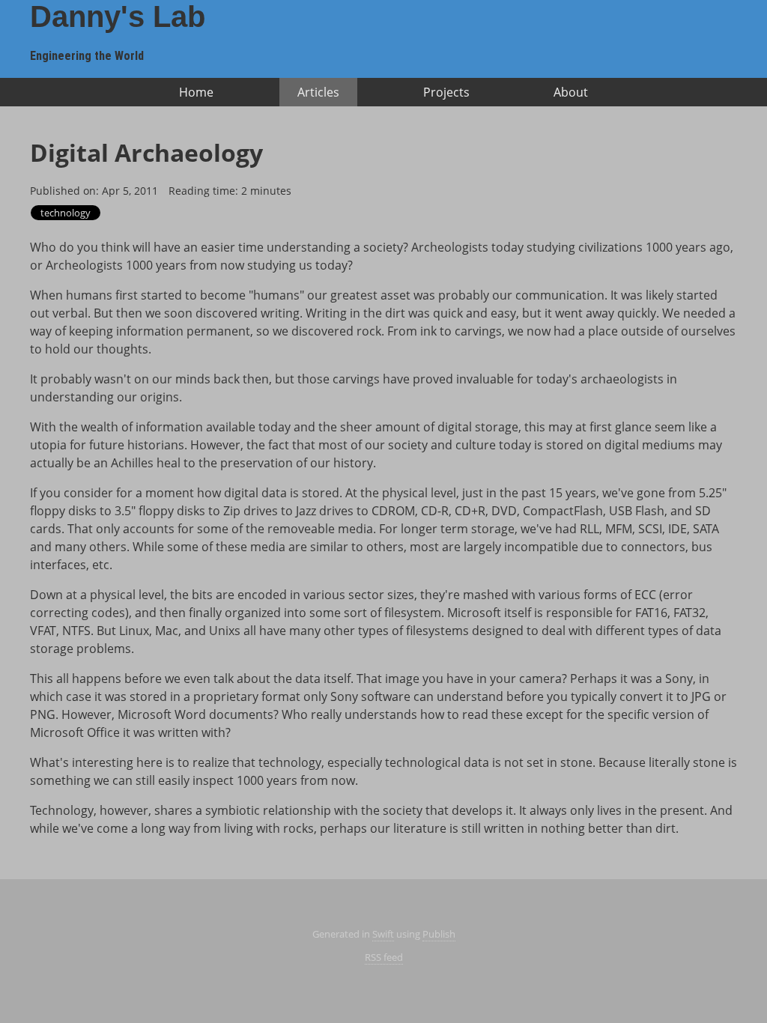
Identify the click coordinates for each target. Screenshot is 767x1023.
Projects (446, 92)
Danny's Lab (117, 16)
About (571, 92)
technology (65, 212)
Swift (383, 934)
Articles (318, 92)
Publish (438, 934)
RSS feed (384, 957)
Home (196, 92)
